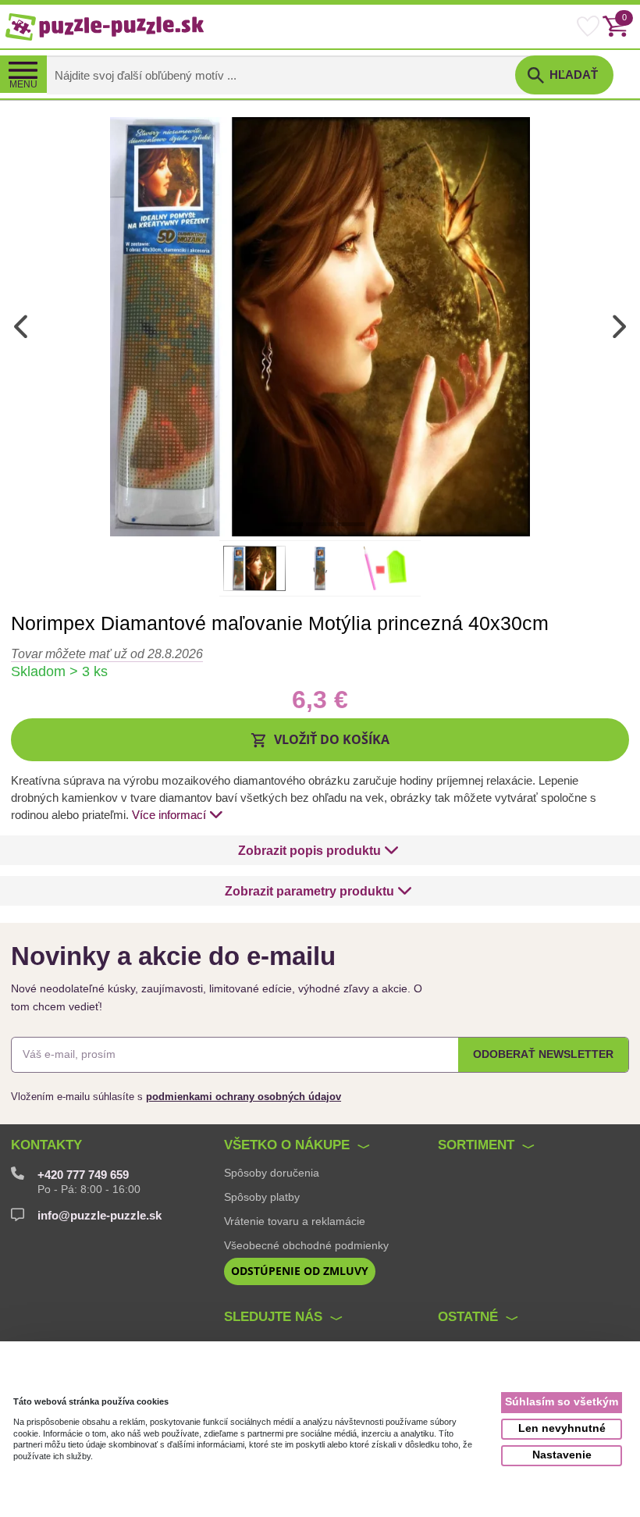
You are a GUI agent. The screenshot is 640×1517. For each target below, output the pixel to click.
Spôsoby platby (262, 1197)
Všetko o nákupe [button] (287, 1145)
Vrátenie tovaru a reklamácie (294, 1221)
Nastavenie (562, 1455)
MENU (23, 84)
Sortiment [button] (476, 1145)
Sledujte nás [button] (273, 1316)
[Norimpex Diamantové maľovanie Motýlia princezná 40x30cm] (320, 326)
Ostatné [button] (468, 1316)
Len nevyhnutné (562, 1428)
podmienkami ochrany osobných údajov (243, 1096)
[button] (320, 739)
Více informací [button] (169, 815)
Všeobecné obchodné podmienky (306, 1245)
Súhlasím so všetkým (561, 1402)
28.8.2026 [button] (107, 653)
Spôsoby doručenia (271, 1172)
